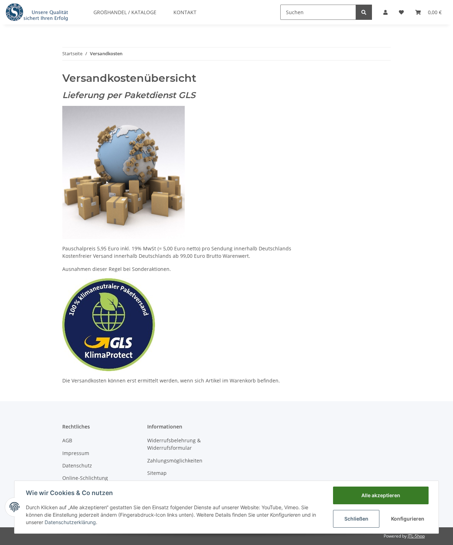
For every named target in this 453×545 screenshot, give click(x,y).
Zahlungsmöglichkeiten (174, 460)
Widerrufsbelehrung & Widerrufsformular (174, 444)
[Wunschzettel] (401, 12)
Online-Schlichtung (85, 478)
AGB (67, 440)
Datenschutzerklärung (70, 522)
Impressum (75, 453)
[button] (385, 12)
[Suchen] (364, 12)
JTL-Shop (416, 536)
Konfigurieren (407, 519)
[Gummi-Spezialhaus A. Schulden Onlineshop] (37, 12)
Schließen (356, 519)
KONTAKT (184, 12)
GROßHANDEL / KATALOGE (124, 12)
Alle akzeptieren (380, 495)
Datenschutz (77, 465)
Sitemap (157, 473)
